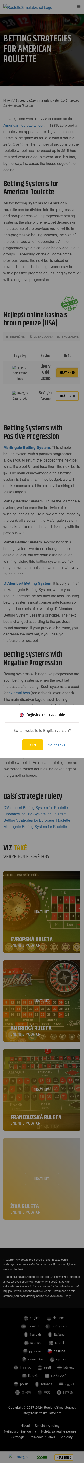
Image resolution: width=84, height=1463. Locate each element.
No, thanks (56, 745)
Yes (33, 745)
